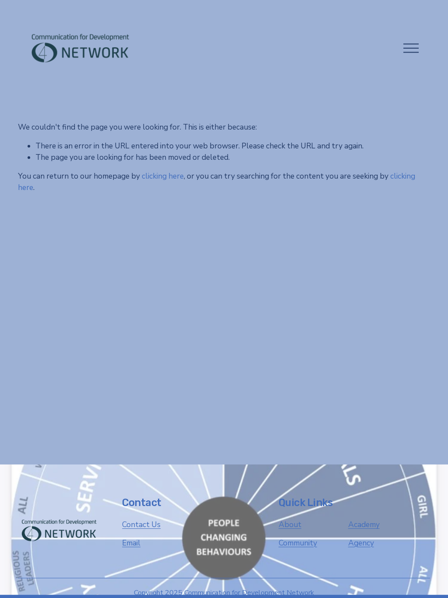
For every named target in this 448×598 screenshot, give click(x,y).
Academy (364, 525)
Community (298, 543)
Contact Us (141, 525)
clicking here (163, 176)
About (290, 525)
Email (131, 543)
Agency (361, 543)
